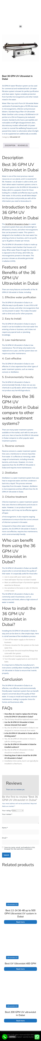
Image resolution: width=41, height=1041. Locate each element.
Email (4, 838)
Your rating (7, 810)
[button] (20, 26)
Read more (20, 922)
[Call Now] (4, 1037)
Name (5, 828)
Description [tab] (10, 145)
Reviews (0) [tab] (23, 145)
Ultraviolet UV (15, 137)
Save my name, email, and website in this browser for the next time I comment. (19, 848)
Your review (7, 814)
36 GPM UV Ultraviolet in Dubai (17, 224)
